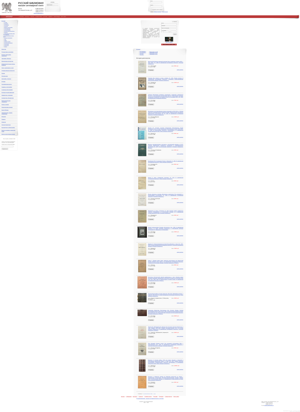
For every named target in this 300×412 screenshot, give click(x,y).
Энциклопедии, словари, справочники (7, 113)
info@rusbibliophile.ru (38, 13)
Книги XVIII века (5, 110)
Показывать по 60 (153, 54)
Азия (5, 39)
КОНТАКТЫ (27, 16)
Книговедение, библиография (8, 127)
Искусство (4, 49)
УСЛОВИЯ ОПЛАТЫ (38, 16)
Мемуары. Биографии (8, 27)
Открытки (4, 122)
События (141, 396)
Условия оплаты (148, 396)
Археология (6, 45)
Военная (6, 32)
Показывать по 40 (153, 53)
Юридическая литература (7, 61)
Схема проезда (168, 396)
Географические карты (7, 84)
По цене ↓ (142, 54)
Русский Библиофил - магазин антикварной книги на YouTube (150, 398)
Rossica (5, 46)
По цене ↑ (142, 53)
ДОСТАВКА (45, 16)
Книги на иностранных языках (8, 134)
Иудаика (3, 81)
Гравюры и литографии (7, 87)
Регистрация (165, 11)
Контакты (135, 396)
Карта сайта (176, 396)
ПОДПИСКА (50, 16)
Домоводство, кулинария (7, 95)
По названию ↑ (143, 51)
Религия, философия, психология (6, 55)
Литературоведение (6, 124)
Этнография (6, 44)
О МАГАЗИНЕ (21, 16)
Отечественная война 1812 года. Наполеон (9, 34)
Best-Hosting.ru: (286, 410)
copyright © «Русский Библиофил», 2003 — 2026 (146, 402)
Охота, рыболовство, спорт (8, 67)
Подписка (161, 396)
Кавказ (5, 40)
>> (154, 393)
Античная (6, 26)
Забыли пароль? (157, 11)
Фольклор (4, 116)
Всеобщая (6, 23)
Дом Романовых (7, 28)
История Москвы (7, 29)
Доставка (155, 396)
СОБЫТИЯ (32, 16)
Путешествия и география (7, 52)
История (3, 21)
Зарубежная (6, 24)
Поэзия (3, 73)
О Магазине (128, 396)
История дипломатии (8, 37)
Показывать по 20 (153, 52)
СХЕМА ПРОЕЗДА (57, 16)
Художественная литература (8, 70)
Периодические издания (7, 107)
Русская (5, 22)
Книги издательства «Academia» (6, 101)
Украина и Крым (7, 41)
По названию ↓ (143, 52)
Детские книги (5, 76)
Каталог (123, 396)
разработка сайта (296, 410)
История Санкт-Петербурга (9, 31)
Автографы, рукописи (6, 78)
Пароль (151, 5)
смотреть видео (168, 42)
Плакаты (3, 119)
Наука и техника (5, 104)
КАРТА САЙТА (63, 16)
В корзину (151, 70)
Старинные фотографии (7, 89)
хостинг (290, 410)
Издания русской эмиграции (8, 92)
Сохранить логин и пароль (157, 9)
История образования (8, 42)
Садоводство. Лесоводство (8, 98)
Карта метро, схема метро (295, 411)
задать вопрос (180, 69)
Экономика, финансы (6, 58)
